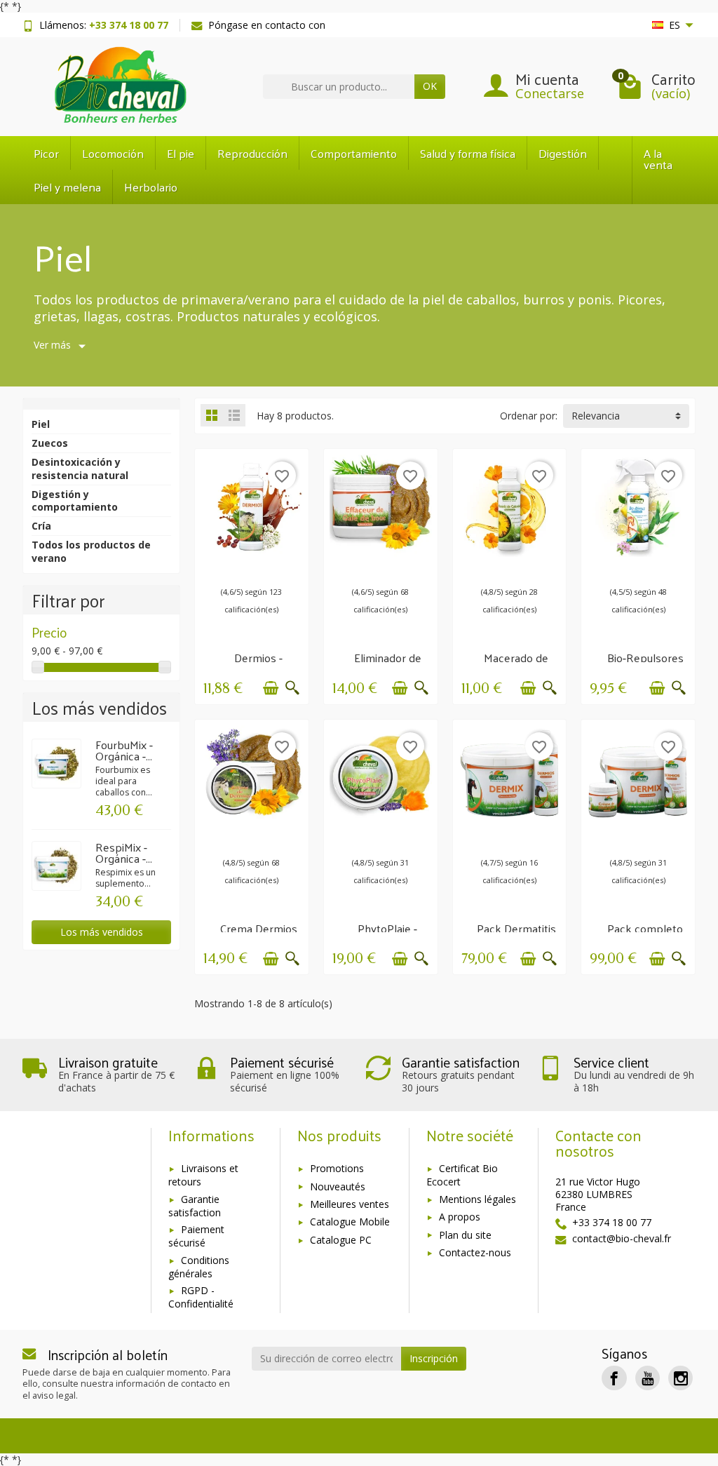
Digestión (562, 152)
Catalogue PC (341, 1239)
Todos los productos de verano (91, 551)
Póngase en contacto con (266, 25)
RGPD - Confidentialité (200, 1297)
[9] (276, 568)
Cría (41, 525)
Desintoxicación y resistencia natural (80, 468)
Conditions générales (198, 1266)
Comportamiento (354, 152)
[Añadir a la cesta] (270, 688)
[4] (520, 568)
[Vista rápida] (292, 688)
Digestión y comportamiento (75, 500)
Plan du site (465, 1235)
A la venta (658, 158)
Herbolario (150, 186)
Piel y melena (67, 186)
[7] (262, 568)
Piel (41, 424)
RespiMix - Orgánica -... (123, 852)
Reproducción (252, 152)
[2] (498, 568)
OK (430, 86)
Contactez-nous (475, 1252)
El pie (180, 152)
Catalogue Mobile (350, 1221)
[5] (248, 568)
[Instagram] (680, 1378)
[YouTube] (647, 1378)
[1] (220, 568)
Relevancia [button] (595, 415)
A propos (459, 1216)
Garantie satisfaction (194, 1205)
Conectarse (549, 93)
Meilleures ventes (349, 1204)
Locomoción (113, 152)
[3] (234, 568)
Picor (46, 152)
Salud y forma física (467, 152)
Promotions (337, 1168)
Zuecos (50, 443)
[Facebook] (614, 1378)
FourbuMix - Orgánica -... (124, 750)
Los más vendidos (101, 932)
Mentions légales (477, 1199)
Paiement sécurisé (196, 1236)
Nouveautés (337, 1186)
